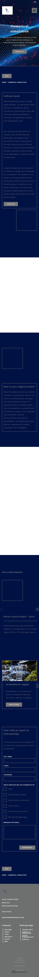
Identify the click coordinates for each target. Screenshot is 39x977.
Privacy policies (19, 962)
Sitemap (19, 958)
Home (4, 82)
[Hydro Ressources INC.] (7, 10)
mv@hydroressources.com (13, 917)
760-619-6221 (7, 911)
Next (37, 609)
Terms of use (19, 960)
